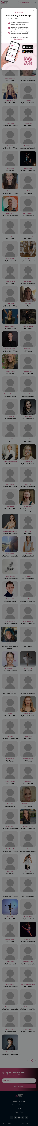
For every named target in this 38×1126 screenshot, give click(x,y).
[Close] (34, 10)
